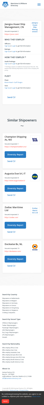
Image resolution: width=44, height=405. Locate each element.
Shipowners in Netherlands (10, 298)
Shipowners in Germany (9, 303)
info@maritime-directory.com (11, 378)
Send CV (11, 97)
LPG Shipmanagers (8, 335)
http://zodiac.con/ (11, 217)
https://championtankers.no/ (16, 146)
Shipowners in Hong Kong (10, 308)
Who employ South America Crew (13, 362)
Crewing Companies (8, 313)
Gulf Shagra (18, 82)
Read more (36, 396)
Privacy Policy (24, 390)
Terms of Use (14, 390)
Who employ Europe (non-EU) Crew (13, 357)
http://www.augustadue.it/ (15, 180)
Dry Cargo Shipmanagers (10, 332)
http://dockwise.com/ (13, 251)
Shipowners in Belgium (9, 301)
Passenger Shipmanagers (10, 328)
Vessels (4, 337)
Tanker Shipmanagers (9, 325)
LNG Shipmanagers (8, 330)
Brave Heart (9, 82)
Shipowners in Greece (9, 305)
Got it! (5, 401)
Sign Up (7, 46)
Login (14, 46)
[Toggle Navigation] (39, 4)
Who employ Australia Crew (11, 352)
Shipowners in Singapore (10, 310)
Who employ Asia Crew (9, 350)
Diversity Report (15, 154)
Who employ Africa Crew (10, 348)
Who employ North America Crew (13, 360)
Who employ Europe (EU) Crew (12, 355)
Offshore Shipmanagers (9, 323)
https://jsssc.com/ (12, 34)
